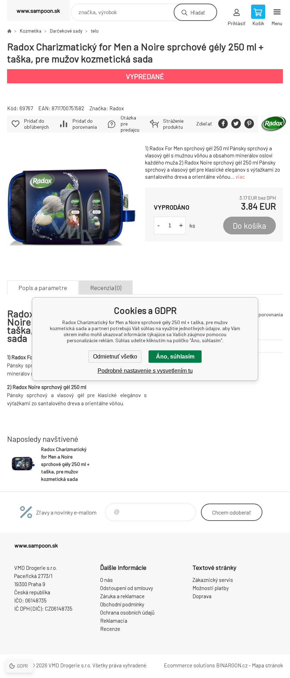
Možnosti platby (210, 588)
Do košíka (249, 225)
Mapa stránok (267, 665)
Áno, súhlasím (175, 357)
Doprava (201, 596)
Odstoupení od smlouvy (126, 588)
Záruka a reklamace (122, 596)
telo (95, 31)
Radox (116, 108)
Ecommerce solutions (189, 665)
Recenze (110, 629)
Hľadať (197, 12)
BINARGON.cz (232, 665)
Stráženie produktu (173, 123)
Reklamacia (113, 620)
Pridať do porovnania (84, 123)
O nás (106, 580)
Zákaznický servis (212, 580)
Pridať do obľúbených (36, 123)
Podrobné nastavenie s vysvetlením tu (145, 371)
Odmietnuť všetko (115, 357)
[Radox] (274, 124)
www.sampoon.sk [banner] (38, 10)
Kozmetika (30, 31)
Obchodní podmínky (122, 604)
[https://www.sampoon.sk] (9, 31)
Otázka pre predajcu (130, 123)
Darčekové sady (66, 31)
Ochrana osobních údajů (127, 612)
